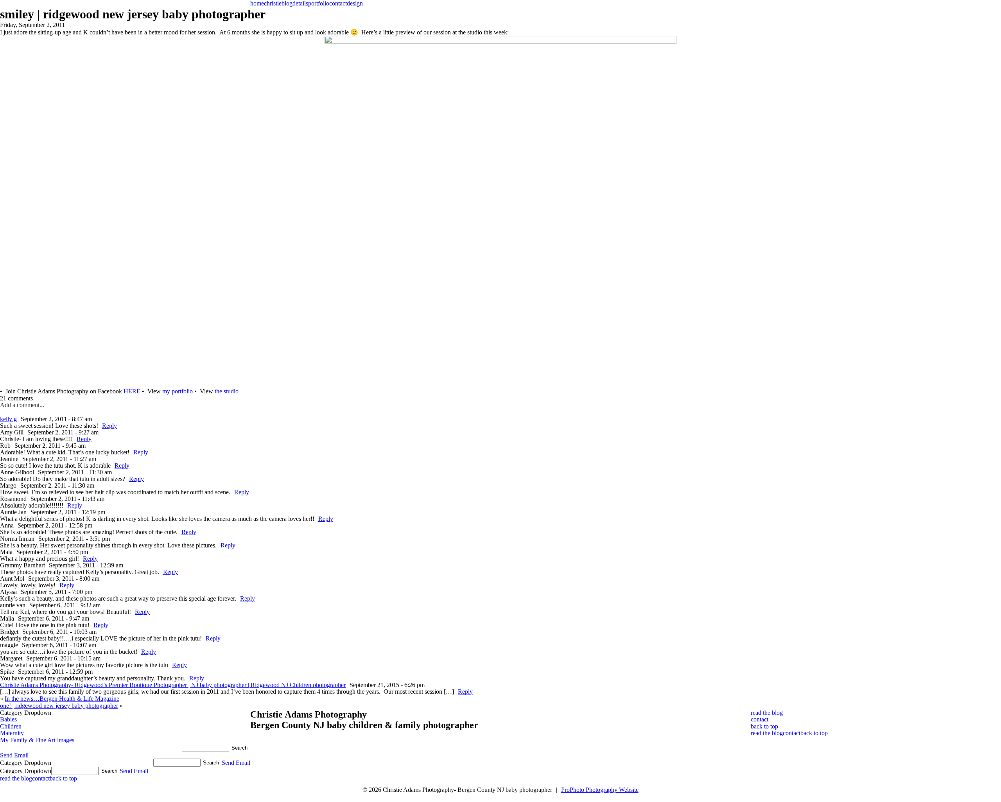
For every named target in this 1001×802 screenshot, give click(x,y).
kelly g (8, 419)
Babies (8, 719)
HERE (132, 391)
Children (11, 726)
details (300, 3)
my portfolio (177, 391)
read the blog (767, 712)
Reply (109, 425)
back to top (764, 726)
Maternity (12, 733)
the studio (227, 391)
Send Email (14, 755)
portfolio (318, 3)
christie (273, 3)
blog (287, 3)
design (355, 3)
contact (338, 3)
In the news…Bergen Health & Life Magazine (62, 698)
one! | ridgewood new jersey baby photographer (59, 705)
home (257, 3)
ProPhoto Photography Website (600, 789)
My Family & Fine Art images (37, 740)
